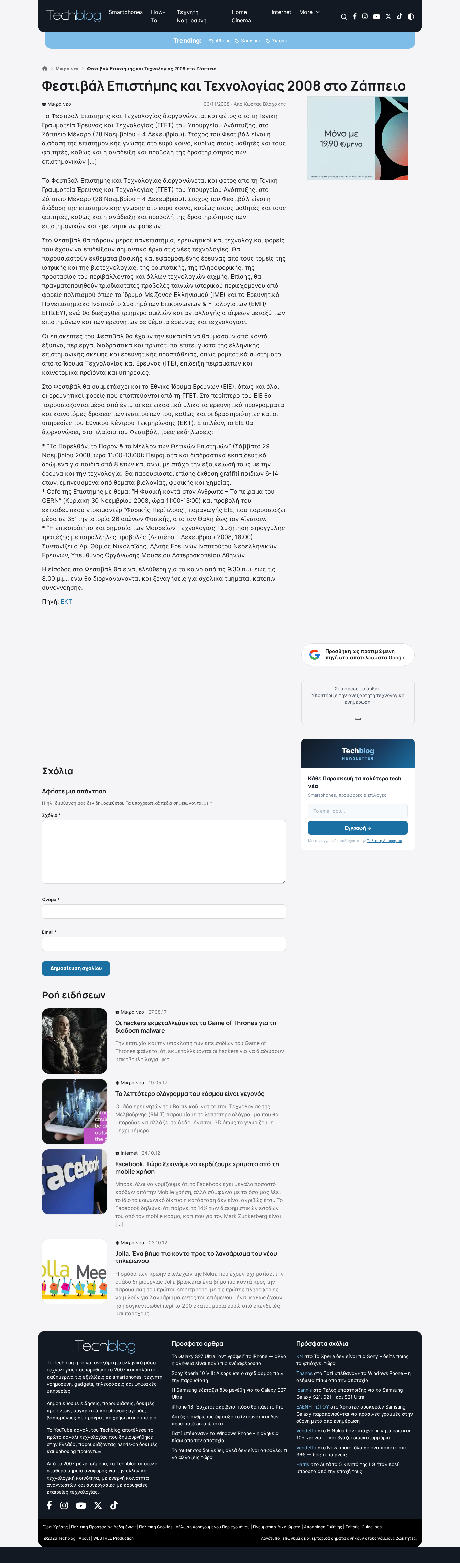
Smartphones (126, 12)
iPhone (223, 40)
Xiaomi (279, 40)
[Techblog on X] (388, 16)
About (84, 1538)
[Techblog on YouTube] (376, 16)
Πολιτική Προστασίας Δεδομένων (103, 1526)
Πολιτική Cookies (155, 1526)
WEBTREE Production (113, 1538)
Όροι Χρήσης (55, 1526)
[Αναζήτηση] (344, 16)
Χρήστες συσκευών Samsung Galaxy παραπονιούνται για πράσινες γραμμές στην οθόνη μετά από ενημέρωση (354, 1414)
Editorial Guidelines (364, 1526)
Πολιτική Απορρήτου (384, 840)
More (306, 12)
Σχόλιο (51, 815)
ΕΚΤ (66, 601)
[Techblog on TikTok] (399, 16)
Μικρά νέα (59, 104)
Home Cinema (241, 16)
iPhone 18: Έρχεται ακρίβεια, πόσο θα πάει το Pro (227, 1407)
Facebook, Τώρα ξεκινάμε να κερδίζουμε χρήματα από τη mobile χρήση (197, 1167)
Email (49, 932)
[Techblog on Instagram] (365, 16)
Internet (281, 12)
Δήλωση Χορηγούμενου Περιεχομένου (213, 1526)
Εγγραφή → (358, 828)
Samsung (251, 40)
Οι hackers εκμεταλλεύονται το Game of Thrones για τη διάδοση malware (195, 1026)
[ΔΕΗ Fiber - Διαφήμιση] (357, 138)
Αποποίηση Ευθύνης (323, 1526)
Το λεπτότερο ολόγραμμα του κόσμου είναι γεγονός (189, 1093)
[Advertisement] (164, 684)
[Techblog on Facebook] (355, 16)
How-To (158, 16)
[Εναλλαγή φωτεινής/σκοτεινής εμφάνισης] (411, 16)
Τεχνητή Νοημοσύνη (191, 16)
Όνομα (51, 899)
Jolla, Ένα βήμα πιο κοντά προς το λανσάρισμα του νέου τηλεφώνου (196, 1257)
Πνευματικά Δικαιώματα (277, 1526)
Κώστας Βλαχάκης (265, 104)
